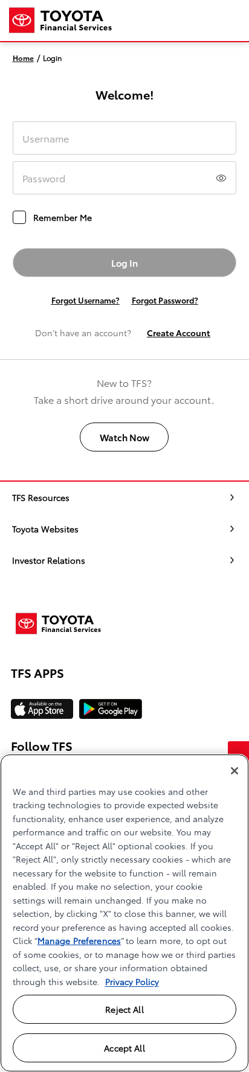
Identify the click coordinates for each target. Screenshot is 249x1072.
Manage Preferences (79, 940)
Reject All (124, 1009)
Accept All (124, 1048)
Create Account (178, 333)
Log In (124, 262)
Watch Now (124, 437)
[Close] (234, 771)
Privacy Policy (132, 981)
